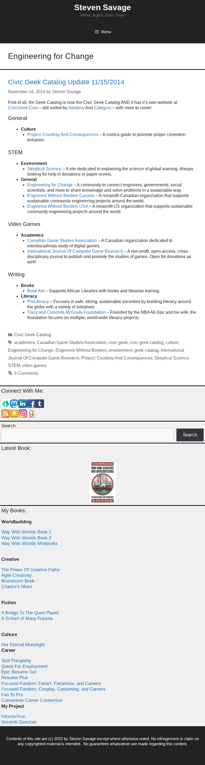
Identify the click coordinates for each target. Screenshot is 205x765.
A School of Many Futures (27, 618)
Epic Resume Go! (19, 672)
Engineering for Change (50, 185)
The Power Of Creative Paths (30, 569)
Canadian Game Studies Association (62, 240)
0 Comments (26, 373)
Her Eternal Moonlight (23, 644)
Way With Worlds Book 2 (26, 537)
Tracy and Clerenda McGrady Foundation (66, 312)
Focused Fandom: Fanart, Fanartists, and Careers (51, 683)
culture (172, 342)
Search (8, 425)
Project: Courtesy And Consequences (62, 134)
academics (24, 342)
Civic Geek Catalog (32, 334)
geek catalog (146, 350)
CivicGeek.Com (23, 107)
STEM (14, 365)
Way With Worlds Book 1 (26, 532)
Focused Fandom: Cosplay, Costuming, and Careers (53, 689)
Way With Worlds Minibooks (29, 543)
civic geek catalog (147, 342)
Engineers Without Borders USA (57, 206)
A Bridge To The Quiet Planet (30, 612)
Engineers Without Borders (81, 350)
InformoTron (13, 716)
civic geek (118, 342)
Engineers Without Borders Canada (60, 195)
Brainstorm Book (18, 581)
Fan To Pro (12, 694)
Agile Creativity (16, 575)
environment (120, 350)
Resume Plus (14, 677)
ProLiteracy (38, 301)
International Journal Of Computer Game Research (75, 251)
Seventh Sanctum (19, 722)
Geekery (76, 107)
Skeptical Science (44, 168)
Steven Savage (102, 7)
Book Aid (35, 291)
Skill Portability (16, 660)
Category (102, 107)
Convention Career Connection (31, 700)
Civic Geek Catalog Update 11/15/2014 (66, 82)
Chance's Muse (16, 586)
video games (34, 365)
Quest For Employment (24, 666)
